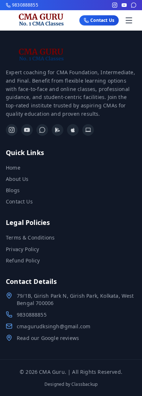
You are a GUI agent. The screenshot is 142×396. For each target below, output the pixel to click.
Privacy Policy (22, 249)
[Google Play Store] (57, 130)
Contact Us (19, 201)
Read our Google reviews (48, 337)
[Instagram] (114, 5)
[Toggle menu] (129, 20)
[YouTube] (124, 5)
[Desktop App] (88, 130)
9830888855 (32, 314)
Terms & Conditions (30, 237)
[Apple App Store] (73, 130)
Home (13, 167)
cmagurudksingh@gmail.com (53, 326)
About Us (17, 178)
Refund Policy (23, 260)
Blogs (13, 190)
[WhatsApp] (133, 5)
